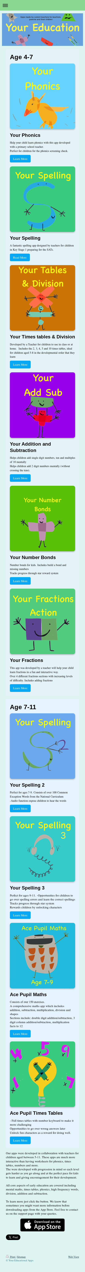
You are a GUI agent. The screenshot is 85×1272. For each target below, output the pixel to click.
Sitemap (21, 1256)
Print (12, 1256)
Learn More (20, 159)
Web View (73, 1256)
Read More (20, 257)
